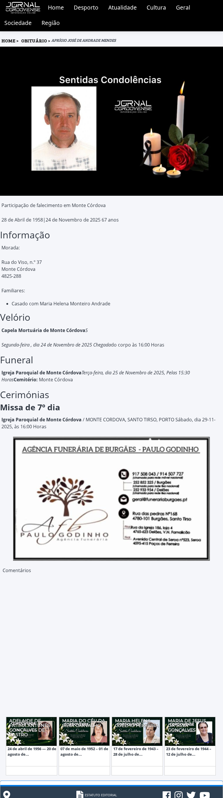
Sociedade (18, 23)
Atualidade (122, 7)
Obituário (34, 40)
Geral (183, 7)
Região (51, 23)
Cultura (156, 7)
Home (56, 7)
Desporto (86, 7)
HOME (8, 40)
